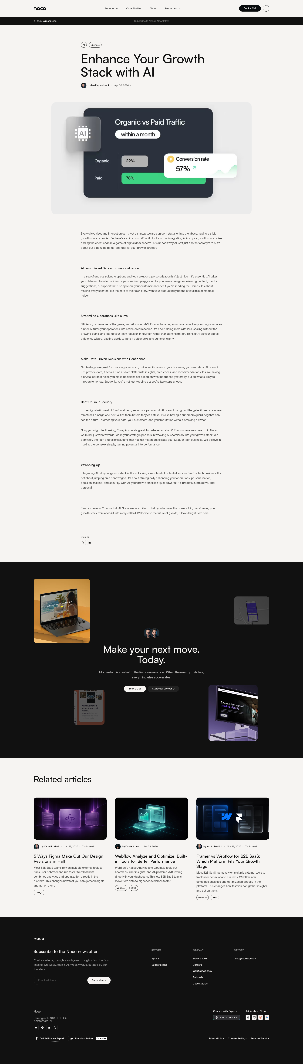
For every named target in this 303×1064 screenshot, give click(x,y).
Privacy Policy (216, 1038)
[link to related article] (70, 846)
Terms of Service (260, 1038)
